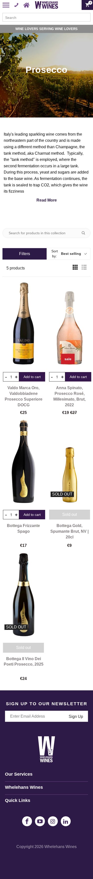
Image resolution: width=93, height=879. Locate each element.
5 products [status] (15, 268)
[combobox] (46, 17)
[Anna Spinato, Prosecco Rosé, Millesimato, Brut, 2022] (70, 324)
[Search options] (85, 233)
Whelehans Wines (60, 847)
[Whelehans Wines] (46, 5)
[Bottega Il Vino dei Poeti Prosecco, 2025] (23, 595)
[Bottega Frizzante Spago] (23, 461)
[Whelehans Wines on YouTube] (40, 821)
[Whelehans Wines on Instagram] (53, 821)
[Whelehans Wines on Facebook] (27, 821)
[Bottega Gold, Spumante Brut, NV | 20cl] (70, 461)
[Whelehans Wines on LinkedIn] (66, 821)
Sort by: (66, 253)
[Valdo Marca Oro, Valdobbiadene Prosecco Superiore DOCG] (23, 324)
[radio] (75, 268)
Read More (46, 200)
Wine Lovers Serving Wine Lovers (46, 29)
